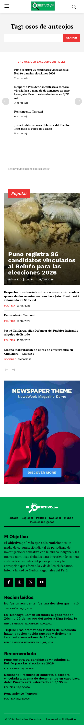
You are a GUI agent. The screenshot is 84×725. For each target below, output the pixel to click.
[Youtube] (41, 582)
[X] (30, 582)
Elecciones (11, 668)
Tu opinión (11, 608)
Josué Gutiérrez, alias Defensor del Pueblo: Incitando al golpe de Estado (42, 127)
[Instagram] (19, 582)
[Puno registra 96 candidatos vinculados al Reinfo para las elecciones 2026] (42, 239)
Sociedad (10, 359)
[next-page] (78, 101)
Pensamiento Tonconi (28, 111)
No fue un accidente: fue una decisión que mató (42, 603)
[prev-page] (5, 101)
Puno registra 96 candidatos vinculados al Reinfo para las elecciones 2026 (41, 71)
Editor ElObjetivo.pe (21, 279)
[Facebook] (8, 582)
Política (9, 305)
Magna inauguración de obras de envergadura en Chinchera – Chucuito (38, 352)
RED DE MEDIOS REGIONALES (21, 623)
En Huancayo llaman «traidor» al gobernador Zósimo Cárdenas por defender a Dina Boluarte (40, 616)
